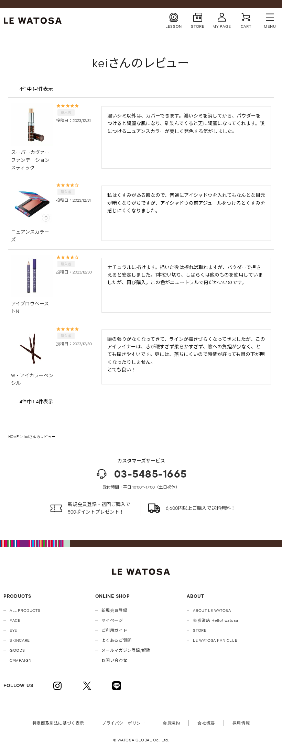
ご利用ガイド (114, 630)
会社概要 (206, 723)
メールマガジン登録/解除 (126, 650)
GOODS (17, 650)
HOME (13, 436)
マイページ (112, 620)
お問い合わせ (114, 660)
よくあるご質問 (116, 640)
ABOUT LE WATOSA (212, 610)
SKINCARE (20, 640)
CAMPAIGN (21, 660)
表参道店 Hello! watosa (215, 620)
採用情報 (241, 723)
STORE (199, 630)
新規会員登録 (114, 610)
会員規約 (171, 723)
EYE (13, 630)
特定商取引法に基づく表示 (58, 723)
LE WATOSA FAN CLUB (215, 640)
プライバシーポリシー (123, 723)
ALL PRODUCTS (25, 610)
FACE (15, 620)
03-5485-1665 (150, 474)
